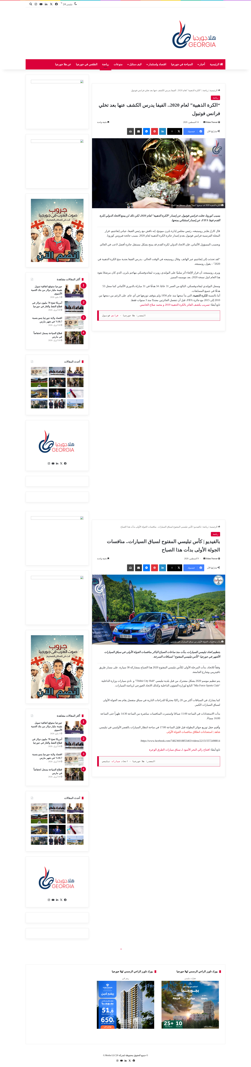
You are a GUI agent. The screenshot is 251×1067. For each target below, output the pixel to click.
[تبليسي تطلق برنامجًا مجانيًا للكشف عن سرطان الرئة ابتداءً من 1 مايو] (75, 393)
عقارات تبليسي (190, 978)
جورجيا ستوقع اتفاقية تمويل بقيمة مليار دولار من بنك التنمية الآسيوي (46, 290)
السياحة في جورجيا (182, 64)
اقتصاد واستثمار (157, 64)
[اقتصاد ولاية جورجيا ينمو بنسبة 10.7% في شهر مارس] (74, 322)
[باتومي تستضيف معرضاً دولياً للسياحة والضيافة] (57, 382)
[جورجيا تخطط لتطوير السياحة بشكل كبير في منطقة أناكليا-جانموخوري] (75, 404)
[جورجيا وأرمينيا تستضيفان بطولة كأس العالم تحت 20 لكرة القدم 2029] (39, 382)
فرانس (115, 315)
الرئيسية (215, 64)
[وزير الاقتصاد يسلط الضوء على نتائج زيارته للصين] (57, 404)
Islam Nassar (212, 122)
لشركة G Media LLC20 (114, 1055)
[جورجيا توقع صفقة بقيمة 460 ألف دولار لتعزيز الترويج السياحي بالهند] (39, 393)
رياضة (105, 64)
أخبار (202, 64)
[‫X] (61, 463)
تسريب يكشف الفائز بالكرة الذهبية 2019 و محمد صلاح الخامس (175, 304)
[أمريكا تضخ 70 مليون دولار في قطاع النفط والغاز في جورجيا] (74, 307)
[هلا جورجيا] (195, 33)
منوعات (118, 64)
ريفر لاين (125, 978)
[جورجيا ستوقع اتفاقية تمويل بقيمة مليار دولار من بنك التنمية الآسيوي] (74, 291)
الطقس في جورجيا (86, 64)
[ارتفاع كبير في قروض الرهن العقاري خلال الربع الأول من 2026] (39, 404)
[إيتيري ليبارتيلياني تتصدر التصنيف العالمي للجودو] (57, 393)
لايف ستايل (135, 64)
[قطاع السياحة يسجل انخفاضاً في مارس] (74, 337)
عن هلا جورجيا (63, 64)
